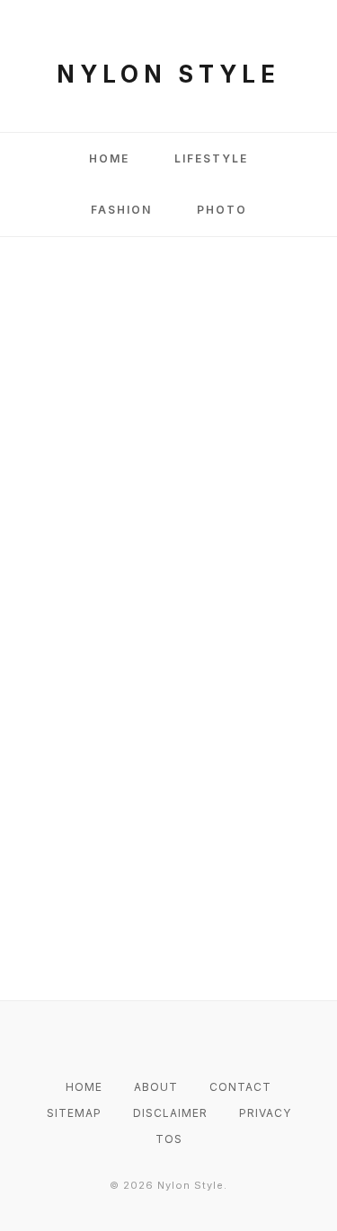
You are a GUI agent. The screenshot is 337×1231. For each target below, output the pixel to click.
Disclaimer (170, 1113)
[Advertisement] (168, 441)
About (156, 1087)
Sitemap (74, 1113)
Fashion (121, 209)
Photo (222, 209)
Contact (240, 1087)
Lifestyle (211, 158)
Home (109, 158)
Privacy (265, 1113)
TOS (168, 1139)
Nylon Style (168, 74)
